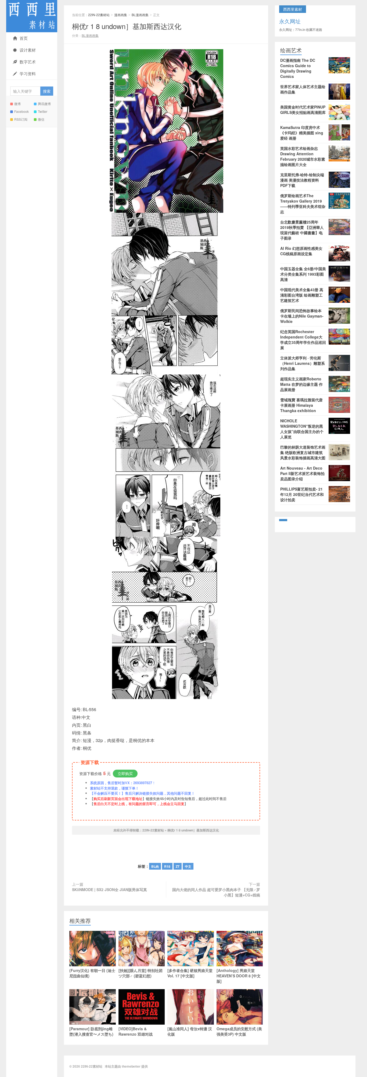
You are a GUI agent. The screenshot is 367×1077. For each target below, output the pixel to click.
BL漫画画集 (140, 14)
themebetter (131, 1066)
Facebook (21, 111)
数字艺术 (28, 61)
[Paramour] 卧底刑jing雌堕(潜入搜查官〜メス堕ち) (91, 1031)
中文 (188, 866)
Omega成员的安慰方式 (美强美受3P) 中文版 (239, 1031)
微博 (17, 103)
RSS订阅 (20, 119)
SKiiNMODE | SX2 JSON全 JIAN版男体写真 (109, 889)
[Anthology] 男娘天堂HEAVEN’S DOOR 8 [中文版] (239, 976)
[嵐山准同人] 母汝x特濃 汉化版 (189, 1031)
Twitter (42, 111)
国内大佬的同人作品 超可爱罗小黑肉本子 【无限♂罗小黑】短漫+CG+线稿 (216, 892)
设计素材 (28, 50)
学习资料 (28, 73)
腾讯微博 (44, 103)
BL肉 (155, 866)
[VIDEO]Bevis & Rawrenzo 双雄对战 (135, 1031)
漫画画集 (120, 14)
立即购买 (125, 773)
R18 (167, 866)
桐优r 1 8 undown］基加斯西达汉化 (126, 26)
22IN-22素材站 (31, 16)
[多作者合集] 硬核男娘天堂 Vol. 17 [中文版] (190, 973)
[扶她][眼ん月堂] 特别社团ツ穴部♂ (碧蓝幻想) (140, 973)
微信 (41, 119)
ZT (177, 866)
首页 (24, 38)
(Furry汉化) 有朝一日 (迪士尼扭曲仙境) (92, 973)
